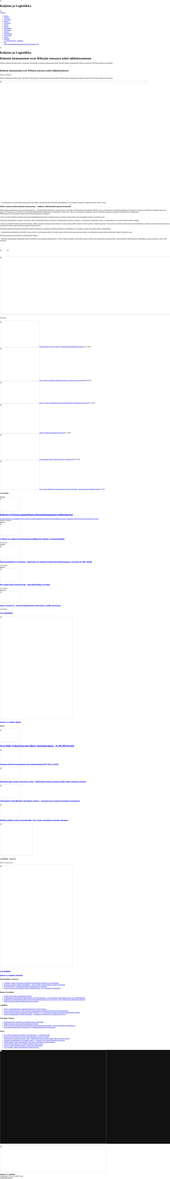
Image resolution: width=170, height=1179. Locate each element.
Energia (6, 32)
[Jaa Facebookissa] (3, 247)
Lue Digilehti (5, 966)
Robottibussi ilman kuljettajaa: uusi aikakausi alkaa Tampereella (23, 1017)
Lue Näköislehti (6, 608)
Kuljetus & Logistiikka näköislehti (11, 970)
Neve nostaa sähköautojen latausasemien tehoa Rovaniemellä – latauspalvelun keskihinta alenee (69, 484)
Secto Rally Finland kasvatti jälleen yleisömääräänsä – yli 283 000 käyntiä (27, 1030)
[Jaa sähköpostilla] (17, 247)
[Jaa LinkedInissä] (10, 247)
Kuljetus (6, 18)
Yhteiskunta (7, 35)
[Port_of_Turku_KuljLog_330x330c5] (16, 850)
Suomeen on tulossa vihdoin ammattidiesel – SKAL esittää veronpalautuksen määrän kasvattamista (34, 980)
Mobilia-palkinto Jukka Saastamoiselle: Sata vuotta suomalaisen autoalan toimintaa (34, 815)
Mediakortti (15, 44)
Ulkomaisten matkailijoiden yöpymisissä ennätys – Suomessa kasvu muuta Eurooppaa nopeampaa (40, 796)
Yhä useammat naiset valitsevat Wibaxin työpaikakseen (56, 454)
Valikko (2, 12)
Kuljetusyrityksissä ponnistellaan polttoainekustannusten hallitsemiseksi (36, 509)
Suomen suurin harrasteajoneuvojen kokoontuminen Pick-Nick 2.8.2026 (29, 759)
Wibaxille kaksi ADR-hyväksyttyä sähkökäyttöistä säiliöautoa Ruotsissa (61, 342)
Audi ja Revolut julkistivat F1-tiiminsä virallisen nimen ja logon (23, 1039)
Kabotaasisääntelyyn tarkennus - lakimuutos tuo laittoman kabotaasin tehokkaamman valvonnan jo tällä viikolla (46, 557)
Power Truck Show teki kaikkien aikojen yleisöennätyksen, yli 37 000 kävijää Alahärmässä (32, 983)
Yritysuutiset (8, 33)
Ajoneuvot (7, 23)
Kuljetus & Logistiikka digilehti (10, 717)
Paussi (6, 37)
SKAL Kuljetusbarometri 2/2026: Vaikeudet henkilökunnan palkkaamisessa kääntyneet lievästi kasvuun (36, 1006)
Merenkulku (8, 28)
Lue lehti (6, 41)
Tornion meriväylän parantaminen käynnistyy (18, 991)
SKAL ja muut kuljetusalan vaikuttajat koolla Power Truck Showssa (25, 1004)
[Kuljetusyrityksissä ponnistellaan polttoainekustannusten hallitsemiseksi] (10, 505)
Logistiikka (7, 19)
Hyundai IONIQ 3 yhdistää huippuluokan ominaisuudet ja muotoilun (25, 981)
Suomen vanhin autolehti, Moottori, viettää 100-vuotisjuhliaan (23, 1041)
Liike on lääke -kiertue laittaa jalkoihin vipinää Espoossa (21, 1042)
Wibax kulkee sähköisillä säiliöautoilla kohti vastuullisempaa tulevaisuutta (62, 375)
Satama (6, 26)
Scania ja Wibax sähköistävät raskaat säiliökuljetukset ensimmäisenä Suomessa (63, 398)
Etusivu (6, 16)
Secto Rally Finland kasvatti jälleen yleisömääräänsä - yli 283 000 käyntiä (37, 741)
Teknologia (7, 30)
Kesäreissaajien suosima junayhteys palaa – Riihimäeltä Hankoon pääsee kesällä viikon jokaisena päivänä (43, 777)
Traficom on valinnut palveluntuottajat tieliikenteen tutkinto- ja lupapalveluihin (32, 534)
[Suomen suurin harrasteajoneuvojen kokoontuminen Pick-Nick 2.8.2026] (10, 755)
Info (5, 42)
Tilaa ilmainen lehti (33, 44)
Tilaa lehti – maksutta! (16, 41)
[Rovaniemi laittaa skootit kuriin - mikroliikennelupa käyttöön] (10, 576)
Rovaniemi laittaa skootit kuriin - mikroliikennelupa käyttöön (25, 580)
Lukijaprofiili (23, 44)
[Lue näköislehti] (36, 713)
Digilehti (6, 39)
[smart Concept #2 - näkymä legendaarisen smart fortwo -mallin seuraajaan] (10, 597)
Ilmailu (6, 25)
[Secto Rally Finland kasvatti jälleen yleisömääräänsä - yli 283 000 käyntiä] (10, 736)
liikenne (6, 21)
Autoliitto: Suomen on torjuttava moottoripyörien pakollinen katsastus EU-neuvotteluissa (31, 978)
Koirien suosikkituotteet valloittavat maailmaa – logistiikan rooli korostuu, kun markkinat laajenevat (35, 1009)
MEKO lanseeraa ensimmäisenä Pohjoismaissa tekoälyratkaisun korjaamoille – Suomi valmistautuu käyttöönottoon (39, 1021)
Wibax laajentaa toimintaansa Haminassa (52, 428)
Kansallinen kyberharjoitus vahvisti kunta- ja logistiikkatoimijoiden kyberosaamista (29, 1022)
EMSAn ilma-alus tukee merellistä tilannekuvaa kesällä (21, 996)
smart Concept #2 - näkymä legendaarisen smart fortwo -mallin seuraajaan (30, 601)
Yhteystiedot (8, 44)
